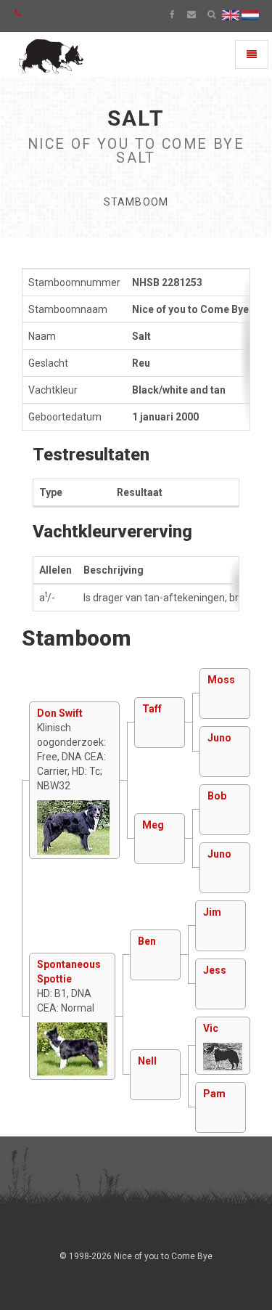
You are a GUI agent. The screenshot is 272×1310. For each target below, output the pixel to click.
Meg (153, 825)
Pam (214, 1093)
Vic (210, 1028)
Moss (221, 679)
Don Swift (60, 713)
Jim (212, 912)
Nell (147, 1061)
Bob (216, 796)
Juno (219, 738)
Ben (147, 941)
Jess (214, 970)
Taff (152, 709)
